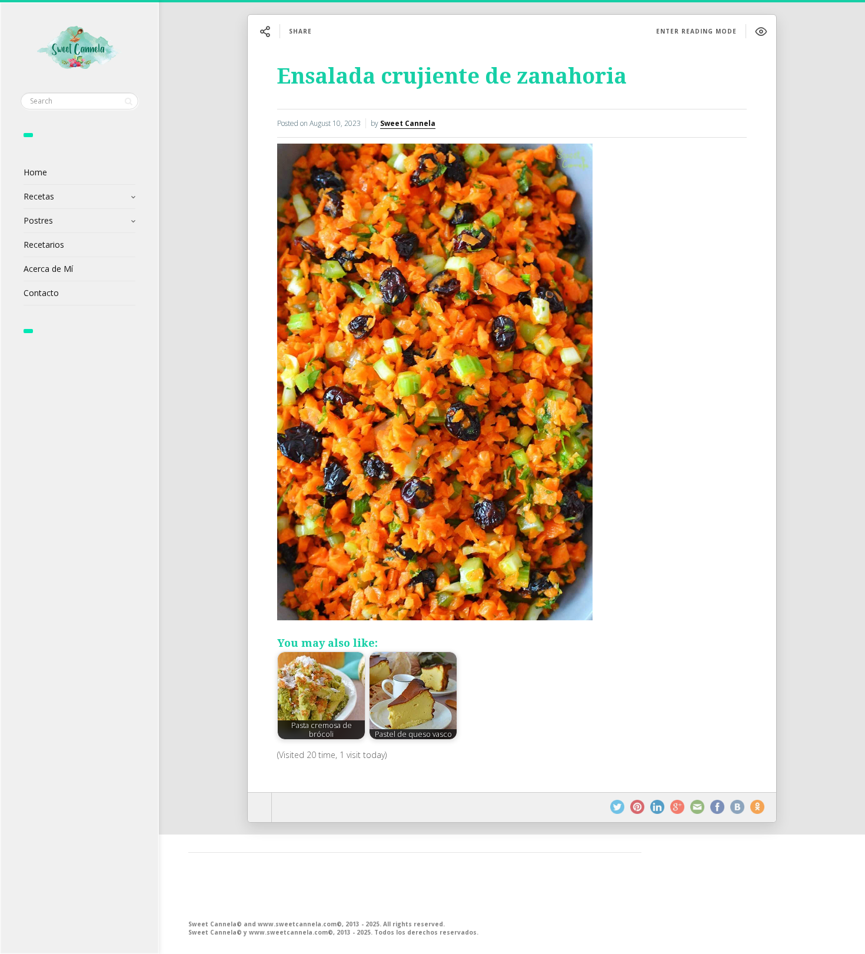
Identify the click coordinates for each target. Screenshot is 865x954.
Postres (38, 220)
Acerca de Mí (48, 268)
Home (35, 172)
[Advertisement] (414, 885)
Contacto (41, 292)
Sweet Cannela (407, 123)
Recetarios (44, 244)
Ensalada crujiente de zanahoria (452, 76)
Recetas (39, 196)
